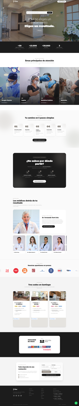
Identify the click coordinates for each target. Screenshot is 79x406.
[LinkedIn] (19, 396)
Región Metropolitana (46, 371)
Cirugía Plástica (26, 1)
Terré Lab (60, 404)
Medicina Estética (36, 1)
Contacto (42, 398)
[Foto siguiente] (28, 296)
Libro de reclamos (64, 404)
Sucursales (42, 392)
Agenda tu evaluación (61, 1)
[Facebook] (14, 396)
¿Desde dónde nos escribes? (46, 369)
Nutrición (41, 1)
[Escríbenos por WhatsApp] (76, 403)
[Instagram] (16, 396)
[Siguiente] (66, 245)
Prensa (50, 1)
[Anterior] (13, 245)
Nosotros (46, 1)
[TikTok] (21, 396)
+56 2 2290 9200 (56, 390)
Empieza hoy (39, 30)
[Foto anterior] (15, 296)
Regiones (56, 371)
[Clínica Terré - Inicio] (15, 1)
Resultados (42, 395)
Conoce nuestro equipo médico (47, 226)
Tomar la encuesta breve (39, 181)
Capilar (31, 1)
